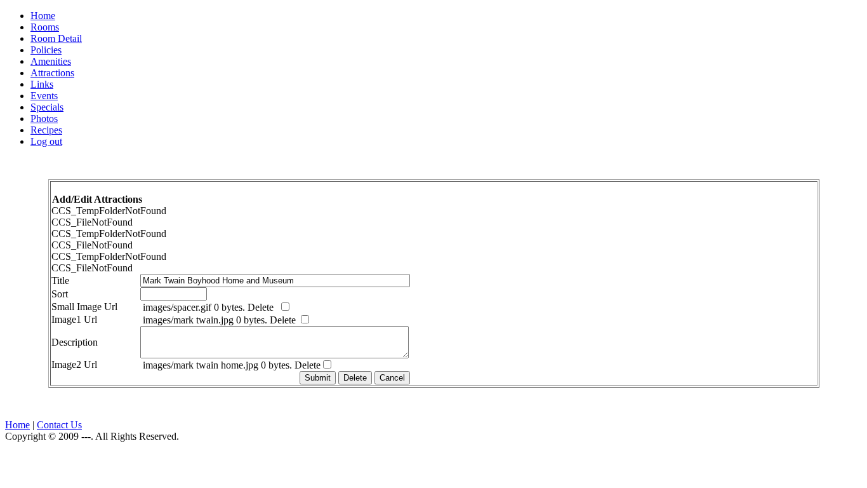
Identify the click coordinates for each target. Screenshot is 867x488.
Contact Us (59, 424)
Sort (71, 293)
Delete (263, 307)
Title (71, 280)
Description (86, 342)
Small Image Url (95, 306)
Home (17, 424)
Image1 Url (85, 319)
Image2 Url (85, 364)
